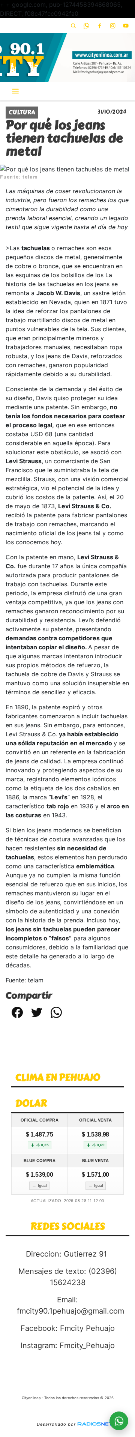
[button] (73, 25)
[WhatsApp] (86, 25)
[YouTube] (125, 25)
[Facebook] (99, 25)
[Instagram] (112, 25)
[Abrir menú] (15, 91)
